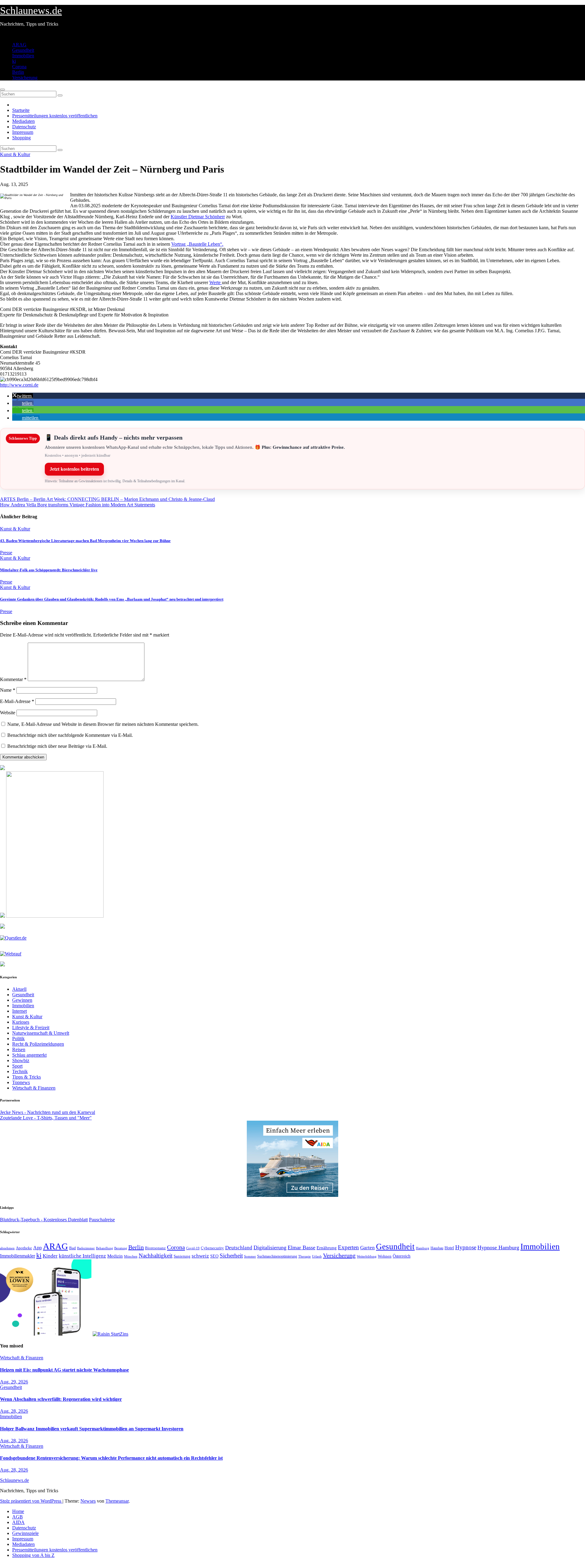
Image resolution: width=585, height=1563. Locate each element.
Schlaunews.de (31, 10)
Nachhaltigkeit (155, 1255)
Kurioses (20, 1022)
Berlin (18, 72)
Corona (19, 66)
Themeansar (117, 1501)
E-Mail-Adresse (17, 701)
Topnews (21, 1082)
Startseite (21, 110)
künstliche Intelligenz (82, 1256)
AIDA (18, 1522)
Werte (215, 282)
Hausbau (437, 1248)
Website (7, 712)
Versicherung (24, 77)
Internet (19, 1011)
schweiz (200, 1256)
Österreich (401, 1256)
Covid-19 (193, 1248)
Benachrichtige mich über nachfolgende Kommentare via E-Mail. (70, 735)
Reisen (18, 1049)
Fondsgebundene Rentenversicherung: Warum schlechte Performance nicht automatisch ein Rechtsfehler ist (111, 1458)
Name (7, 690)
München (130, 1256)
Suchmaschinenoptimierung (277, 1256)
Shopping (21, 137)
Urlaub (317, 1256)
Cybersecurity (212, 1248)
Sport (17, 1066)
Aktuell (19, 989)
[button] (22, 395)
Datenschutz (24, 126)
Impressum (22, 132)
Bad (72, 1248)
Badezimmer (86, 1248)
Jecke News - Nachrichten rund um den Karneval (47, 1112)
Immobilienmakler (17, 1255)
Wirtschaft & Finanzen (33, 1087)
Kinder (50, 1256)
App (37, 1247)
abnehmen (7, 1248)
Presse (6, 552)
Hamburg (422, 1248)
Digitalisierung (270, 1247)
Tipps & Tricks (26, 1076)
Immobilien (23, 55)
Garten (367, 1247)
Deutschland (238, 1247)
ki (14, 61)
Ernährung (327, 1247)
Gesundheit (23, 50)
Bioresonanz (155, 1248)
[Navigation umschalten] (2, 90)
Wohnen (385, 1256)
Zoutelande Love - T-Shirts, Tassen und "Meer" (46, 1117)
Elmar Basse (301, 1247)
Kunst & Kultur (15, 154)
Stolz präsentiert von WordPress (31, 1501)
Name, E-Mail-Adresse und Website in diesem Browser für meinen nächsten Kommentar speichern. (103, 724)
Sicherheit (231, 1255)
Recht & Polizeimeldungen (38, 1044)
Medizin (115, 1255)
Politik (18, 1038)
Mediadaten (23, 121)
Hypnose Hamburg (498, 1247)
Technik (20, 1071)
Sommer (250, 1256)
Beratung (120, 1248)
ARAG (19, 44)
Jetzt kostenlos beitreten (74, 469)
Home (18, 1511)
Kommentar (13, 679)
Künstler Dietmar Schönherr (198, 216)
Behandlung (104, 1248)
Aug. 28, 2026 (14, 1411)
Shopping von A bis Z (33, 1555)
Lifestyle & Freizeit (30, 1027)
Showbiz (20, 1060)
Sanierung (182, 1256)
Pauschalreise (102, 1219)
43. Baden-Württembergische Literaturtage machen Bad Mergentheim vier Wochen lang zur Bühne (85, 540)
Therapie (304, 1256)
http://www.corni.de (19, 384)
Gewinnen (22, 1000)
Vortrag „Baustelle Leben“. (197, 244)
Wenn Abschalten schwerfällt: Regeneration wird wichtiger (61, 1399)
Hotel (449, 1248)
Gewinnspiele (25, 1533)
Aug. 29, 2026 (14, 1381)
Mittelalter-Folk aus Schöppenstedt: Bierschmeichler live (49, 570)
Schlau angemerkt (29, 1055)
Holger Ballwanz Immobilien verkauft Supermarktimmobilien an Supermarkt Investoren (91, 1428)
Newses (88, 1501)
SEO (214, 1256)
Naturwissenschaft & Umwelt (40, 1033)
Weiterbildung (367, 1256)
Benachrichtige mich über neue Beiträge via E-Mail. (57, 746)
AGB (17, 1516)
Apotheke (24, 1248)
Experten (348, 1247)
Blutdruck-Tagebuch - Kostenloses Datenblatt (44, 1219)
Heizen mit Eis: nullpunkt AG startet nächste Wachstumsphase (64, 1369)
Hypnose (465, 1247)
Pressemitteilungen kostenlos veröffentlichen (55, 115)
